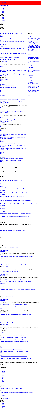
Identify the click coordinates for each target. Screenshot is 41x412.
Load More (29, 96)
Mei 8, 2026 (1, 342)
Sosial (2, 19)
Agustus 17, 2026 (30, 67)
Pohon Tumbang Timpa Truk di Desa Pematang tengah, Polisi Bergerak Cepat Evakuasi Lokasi (34, 39)
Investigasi (2, 141)
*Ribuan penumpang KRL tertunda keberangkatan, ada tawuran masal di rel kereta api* (15, 216)
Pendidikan (3, 10)
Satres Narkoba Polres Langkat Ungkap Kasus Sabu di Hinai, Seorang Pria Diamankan (14, 337)
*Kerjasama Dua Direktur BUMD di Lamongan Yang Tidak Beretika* (11, 143)
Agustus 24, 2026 (30, 75)
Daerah (3, 8)
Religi (2, 379)
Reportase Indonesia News (5, 61)
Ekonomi (3, 11)
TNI (2, 382)
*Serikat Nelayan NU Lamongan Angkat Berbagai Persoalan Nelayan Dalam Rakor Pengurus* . (16, 200)
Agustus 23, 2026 (2, 84)
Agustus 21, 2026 (2, 133)
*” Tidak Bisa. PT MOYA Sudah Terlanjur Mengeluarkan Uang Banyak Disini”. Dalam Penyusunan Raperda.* (34, 46)
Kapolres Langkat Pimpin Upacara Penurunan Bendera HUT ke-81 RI (33, 52)
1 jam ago (1, 40)
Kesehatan (3, 373)
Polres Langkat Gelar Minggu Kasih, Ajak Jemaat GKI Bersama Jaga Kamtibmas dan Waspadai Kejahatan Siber (11, 82)
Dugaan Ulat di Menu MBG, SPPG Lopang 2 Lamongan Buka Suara (11, 33)
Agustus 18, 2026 (30, 54)
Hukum (3, 9)
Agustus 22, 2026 (2, 95)
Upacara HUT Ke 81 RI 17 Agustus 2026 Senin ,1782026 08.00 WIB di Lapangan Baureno (34, 64)
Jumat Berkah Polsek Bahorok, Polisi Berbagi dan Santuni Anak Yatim (12, 132)
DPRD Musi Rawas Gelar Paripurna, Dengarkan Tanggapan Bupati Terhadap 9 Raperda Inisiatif (33, 87)
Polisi (1, 80)
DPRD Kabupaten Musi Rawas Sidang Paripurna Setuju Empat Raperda (12, 48)
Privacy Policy (4, 2)
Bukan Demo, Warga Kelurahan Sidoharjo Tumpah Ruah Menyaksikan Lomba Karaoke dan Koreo (16, 210)
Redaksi (3, 1)
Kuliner (1, 58)
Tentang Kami (3, 395)
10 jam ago (1, 46)
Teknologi (3, 12)
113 (6, 328)
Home (2, 16)
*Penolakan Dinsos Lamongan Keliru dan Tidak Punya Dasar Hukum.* (34, 58)
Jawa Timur (3, 372)
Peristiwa (3, 377)
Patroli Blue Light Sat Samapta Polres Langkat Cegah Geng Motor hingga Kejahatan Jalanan (15, 213)
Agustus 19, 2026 (30, 41)
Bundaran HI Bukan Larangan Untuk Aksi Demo (8, 87)
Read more (1, 66)
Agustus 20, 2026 (2, 157)
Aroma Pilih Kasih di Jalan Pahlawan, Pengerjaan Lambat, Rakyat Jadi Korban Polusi (14, 341)
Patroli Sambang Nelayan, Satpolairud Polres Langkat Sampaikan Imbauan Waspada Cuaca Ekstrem (34, 80)
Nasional (3, 7)
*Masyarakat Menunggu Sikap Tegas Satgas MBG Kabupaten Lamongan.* (12, 119)
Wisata (1, 91)
